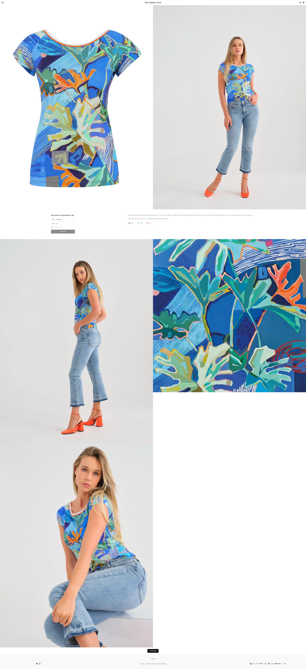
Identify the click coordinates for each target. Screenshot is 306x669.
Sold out (63, 231)
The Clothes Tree (153, 2)
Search (153, 659)
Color (53, 219)
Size (53, 223)
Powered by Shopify (160, 664)
